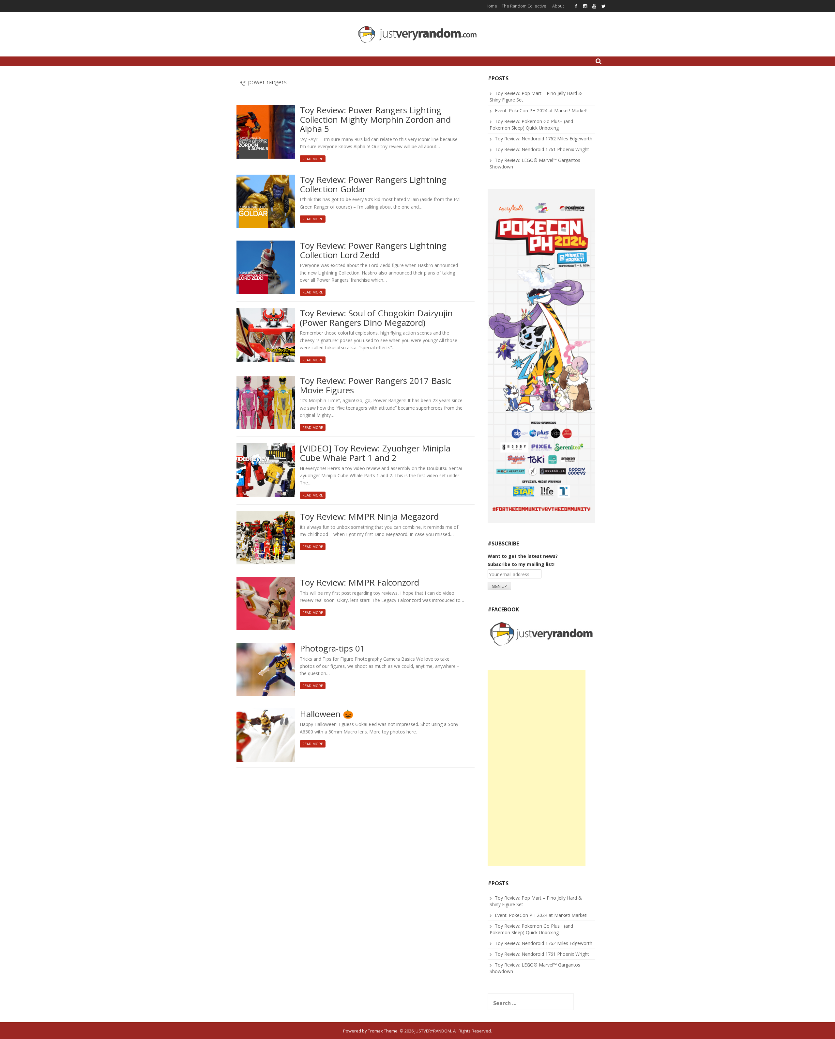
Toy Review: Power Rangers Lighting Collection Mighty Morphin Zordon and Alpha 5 (375, 119)
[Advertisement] (536, 768)
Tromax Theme (383, 1031)
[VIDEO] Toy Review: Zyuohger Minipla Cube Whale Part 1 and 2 (375, 453)
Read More (312, 158)
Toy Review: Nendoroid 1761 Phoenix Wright (542, 149)
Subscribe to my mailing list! (521, 564)
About (558, 6)
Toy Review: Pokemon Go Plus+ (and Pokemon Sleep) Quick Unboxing (531, 124)
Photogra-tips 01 (332, 649)
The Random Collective (524, 6)
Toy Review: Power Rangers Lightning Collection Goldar (373, 184)
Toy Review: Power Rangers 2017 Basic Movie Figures (375, 385)
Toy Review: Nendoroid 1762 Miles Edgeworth (543, 138)
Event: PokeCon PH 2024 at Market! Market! (541, 110)
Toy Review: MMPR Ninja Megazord (369, 517)
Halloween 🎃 (326, 714)
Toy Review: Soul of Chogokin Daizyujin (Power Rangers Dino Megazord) (376, 318)
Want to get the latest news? (523, 556)
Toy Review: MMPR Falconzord (359, 583)
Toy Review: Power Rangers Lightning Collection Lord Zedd (373, 250)
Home (491, 6)
